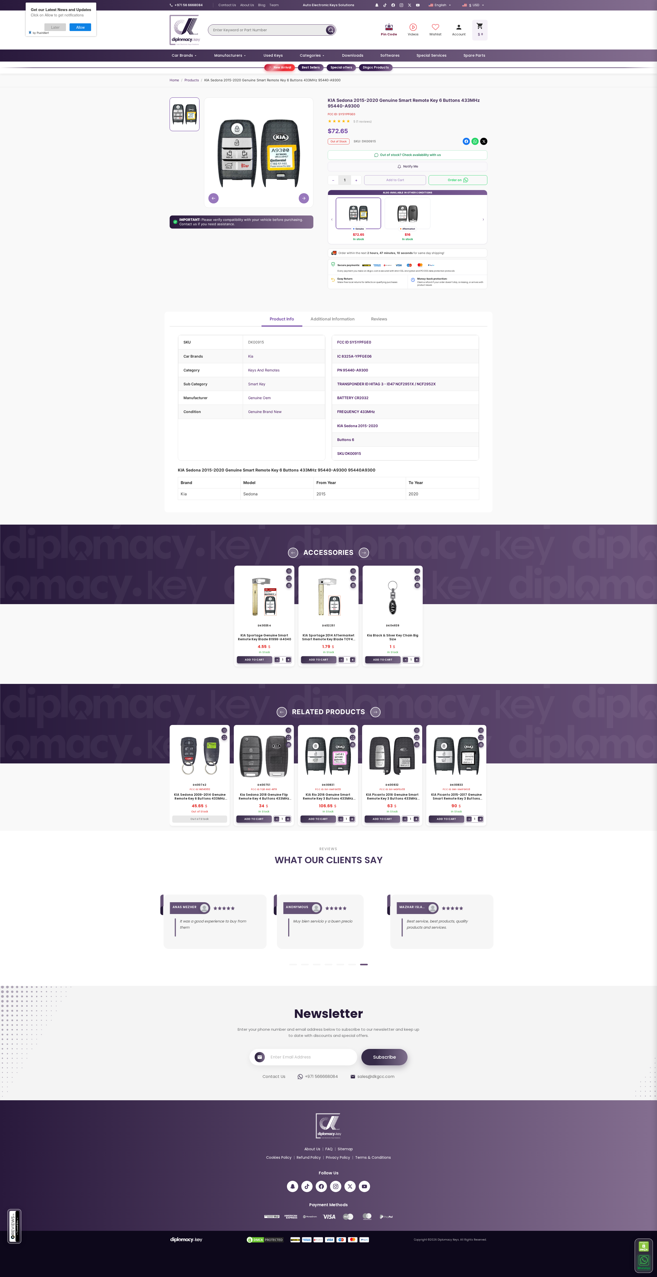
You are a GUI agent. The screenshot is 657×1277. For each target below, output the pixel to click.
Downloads (352, 55)
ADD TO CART (254, 660)
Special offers (341, 67)
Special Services (432, 55)
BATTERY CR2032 (353, 398)
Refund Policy (309, 1157)
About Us (247, 5)
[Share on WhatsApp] (475, 141)
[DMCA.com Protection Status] (644, 1246)
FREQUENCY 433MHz (356, 411)
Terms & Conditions (373, 1157)
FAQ (329, 1149)
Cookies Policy (279, 1157)
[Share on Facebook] (466, 141)
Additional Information (333, 318)
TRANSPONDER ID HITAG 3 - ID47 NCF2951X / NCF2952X (386, 384)
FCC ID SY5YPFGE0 (354, 342)
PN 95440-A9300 (352, 370)
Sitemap (345, 1149)
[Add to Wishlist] (289, 571)
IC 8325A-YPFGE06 (354, 356)
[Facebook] (393, 5)
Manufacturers (228, 55)
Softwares (390, 55)
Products (192, 80)
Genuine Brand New (265, 411)
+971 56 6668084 (189, 5)
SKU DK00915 (349, 453)
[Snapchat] (377, 5)
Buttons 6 (345, 439)
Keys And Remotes (263, 370)
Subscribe (384, 1057)
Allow (80, 27)
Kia (250, 356)
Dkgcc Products (376, 67)
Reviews (379, 318)
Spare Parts (474, 55)
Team (274, 5)
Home (174, 80)
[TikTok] (385, 5)
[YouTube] (418, 5)
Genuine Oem (259, 398)
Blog (261, 5)
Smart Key (256, 384)
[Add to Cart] (289, 585)
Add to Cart (395, 180)
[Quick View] (289, 578)
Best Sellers (311, 67)
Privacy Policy (338, 1157)
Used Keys (273, 55)
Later (55, 27)
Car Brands (182, 55)
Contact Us (227, 5)
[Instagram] (401, 5)
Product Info (282, 318)
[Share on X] (483, 141)
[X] (410, 5)
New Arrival (282, 67)
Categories (310, 55)
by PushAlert (41, 33)
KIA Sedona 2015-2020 (357, 426)
